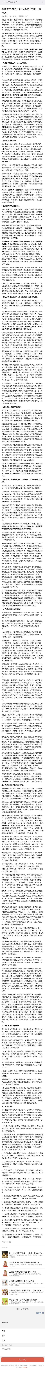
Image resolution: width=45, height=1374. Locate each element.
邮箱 (3, 1335)
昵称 (3, 1331)
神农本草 (5, 16)
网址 (3, 1340)
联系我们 (25, 1367)
